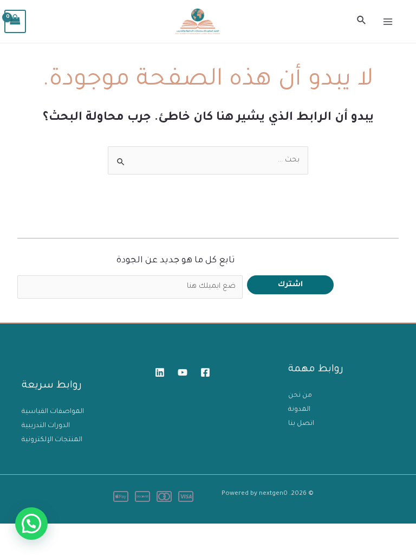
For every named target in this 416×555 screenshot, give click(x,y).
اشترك (290, 285)
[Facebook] (205, 372)
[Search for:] (208, 160)
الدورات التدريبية (46, 426)
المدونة (299, 410)
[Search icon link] (361, 21)
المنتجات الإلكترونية (52, 440)
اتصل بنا (301, 424)
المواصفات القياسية (53, 412)
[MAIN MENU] (387, 21)
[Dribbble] (160, 372)
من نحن (300, 395)
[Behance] (182, 372)
